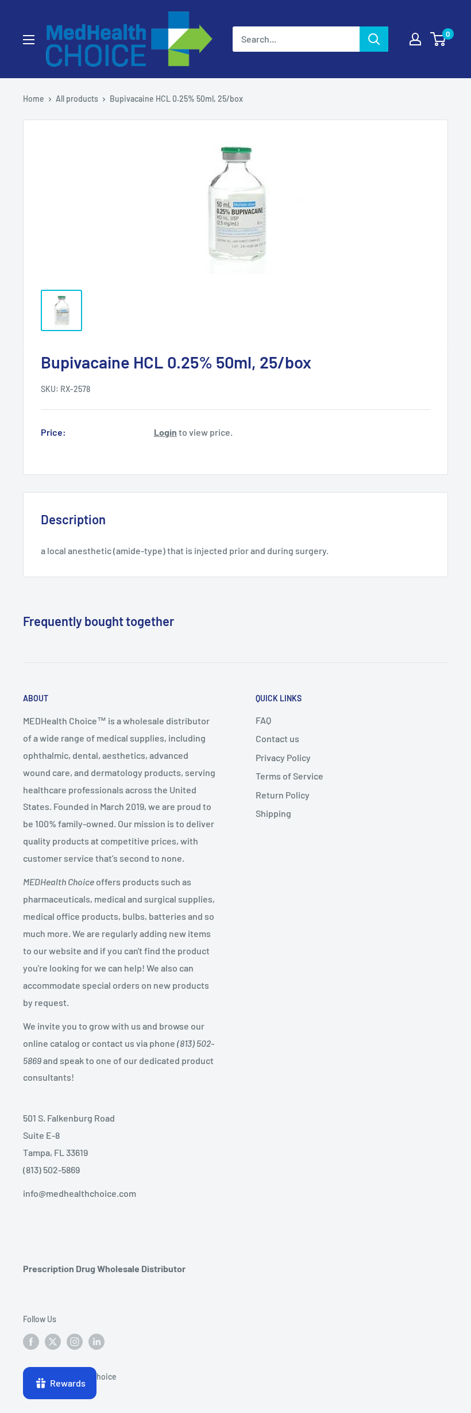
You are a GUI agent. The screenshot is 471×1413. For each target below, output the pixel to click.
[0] (438, 39)
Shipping (273, 813)
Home (33, 98)
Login (165, 432)
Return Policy (283, 794)
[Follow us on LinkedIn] (96, 1341)
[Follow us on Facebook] (31, 1341)
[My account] (415, 39)
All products (77, 98)
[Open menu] (28, 39)
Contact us (277, 738)
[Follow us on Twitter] (53, 1341)
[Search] (374, 39)
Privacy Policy (283, 757)
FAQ (263, 720)
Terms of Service (289, 775)
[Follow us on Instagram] (75, 1341)
